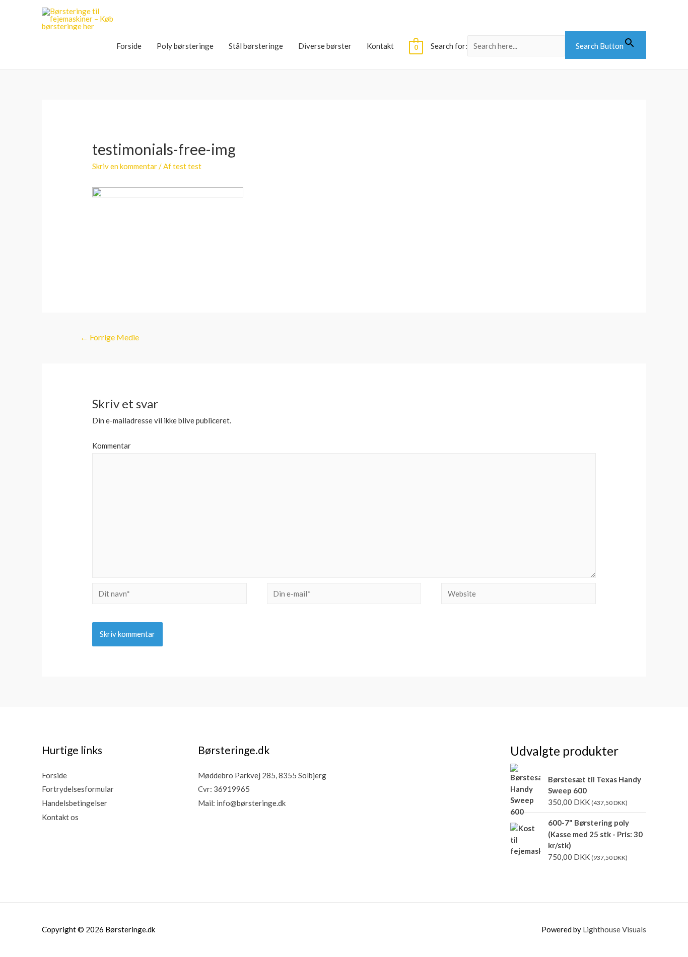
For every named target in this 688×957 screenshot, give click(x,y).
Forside (129, 45)
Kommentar (111, 445)
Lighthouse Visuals (614, 929)
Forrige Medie (109, 337)
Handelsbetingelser (74, 802)
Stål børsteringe (256, 45)
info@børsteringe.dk (251, 802)
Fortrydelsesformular (78, 788)
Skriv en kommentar (124, 166)
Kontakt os (60, 817)
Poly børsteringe (185, 45)
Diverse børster (325, 45)
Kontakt (380, 45)
